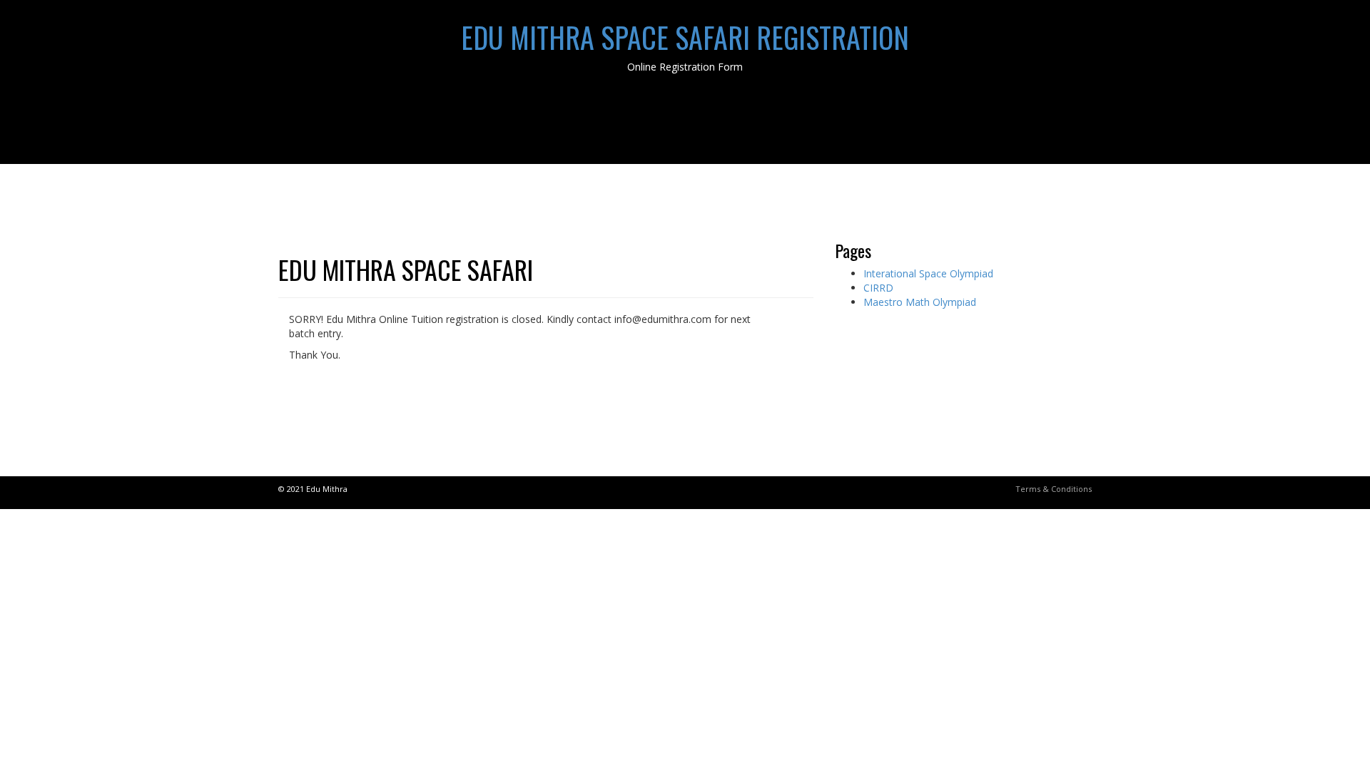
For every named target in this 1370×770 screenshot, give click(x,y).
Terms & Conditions (1053, 488)
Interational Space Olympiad (928, 273)
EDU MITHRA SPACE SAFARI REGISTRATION (685, 37)
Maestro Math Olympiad (919, 302)
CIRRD (878, 287)
